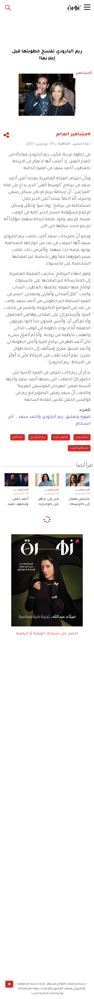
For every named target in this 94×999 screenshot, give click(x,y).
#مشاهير (83, 490)
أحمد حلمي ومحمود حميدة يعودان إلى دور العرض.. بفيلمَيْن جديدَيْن (16, 502)
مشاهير (18, 437)
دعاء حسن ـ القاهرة (74, 144)
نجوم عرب (82, 437)
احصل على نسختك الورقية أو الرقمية (47, 634)
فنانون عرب (60, 437)
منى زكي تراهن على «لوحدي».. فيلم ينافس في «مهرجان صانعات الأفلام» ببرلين (48, 502)
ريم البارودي (38, 437)
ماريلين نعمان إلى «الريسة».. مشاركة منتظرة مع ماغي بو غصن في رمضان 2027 (78, 502)
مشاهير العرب (79, 448)
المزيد (35, 993)
